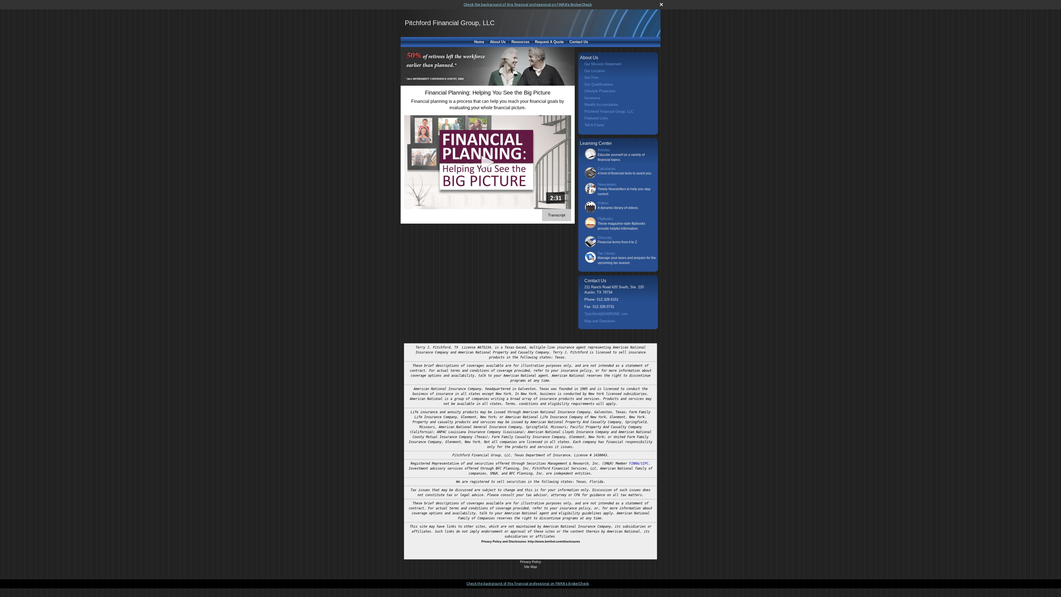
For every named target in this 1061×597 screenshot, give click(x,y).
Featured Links (596, 118)
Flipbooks (605, 219)
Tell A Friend (594, 125)
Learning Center (596, 143)
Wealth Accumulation (601, 105)
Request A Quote (549, 42)
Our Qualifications (598, 84)
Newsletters (607, 184)
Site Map (530, 567)
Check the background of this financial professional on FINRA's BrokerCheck (528, 4)
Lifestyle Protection (599, 91)
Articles (604, 150)
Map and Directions (599, 321)
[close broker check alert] (661, 4)
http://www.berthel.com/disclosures (554, 541)
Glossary (605, 237)
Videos (603, 203)
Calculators (607, 169)
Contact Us (578, 42)
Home (479, 42)
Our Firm (591, 77)
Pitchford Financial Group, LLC (609, 111)
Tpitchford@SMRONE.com (606, 314)
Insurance (592, 98)
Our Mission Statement (602, 64)
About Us (498, 42)
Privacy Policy (530, 562)
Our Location (594, 71)
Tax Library (606, 253)
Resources (520, 42)
